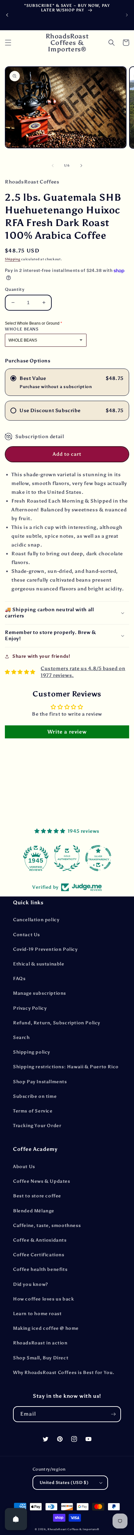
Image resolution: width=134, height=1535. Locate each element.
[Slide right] (81, 165)
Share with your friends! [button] (41, 656)
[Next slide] (127, 15)
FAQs (19, 978)
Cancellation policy (36, 919)
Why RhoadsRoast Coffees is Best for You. (63, 1372)
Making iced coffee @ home (46, 1328)
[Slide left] (53, 165)
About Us (24, 1166)
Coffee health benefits (40, 1269)
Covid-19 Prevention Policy (45, 949)
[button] (8, 42)
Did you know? (30, 1284)
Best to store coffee (37, 1196)
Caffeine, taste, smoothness (47, 1225)
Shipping (12, 259)
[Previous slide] (7, 15)
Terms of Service (33, 1111)
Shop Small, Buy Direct (40, 1358)
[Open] (16, 1519)
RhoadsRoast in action (40, 1343)
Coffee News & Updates (41, 1181)
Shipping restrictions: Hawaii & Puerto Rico (66, 1067)
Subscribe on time (35, 1096)
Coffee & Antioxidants (40, 1240)
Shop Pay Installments (40, 1081)
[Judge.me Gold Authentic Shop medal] (39, 858)
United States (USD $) (64, 1482)
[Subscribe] (113, 1414)
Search (21, 1037)
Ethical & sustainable (38, 964)
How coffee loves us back (43, 1299)
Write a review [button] (67, 732)
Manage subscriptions (39, 993)
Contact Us (26, 934)
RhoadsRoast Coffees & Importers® (73, 1529)
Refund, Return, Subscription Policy (56, 1023)
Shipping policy (31, 1052)
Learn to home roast (37, 1313)
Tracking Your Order (37, 1125)
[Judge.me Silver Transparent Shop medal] (70, 858)
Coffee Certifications (38, 1255)
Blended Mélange (33, 1211)
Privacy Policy (30, 1008)
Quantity (14, 289)
